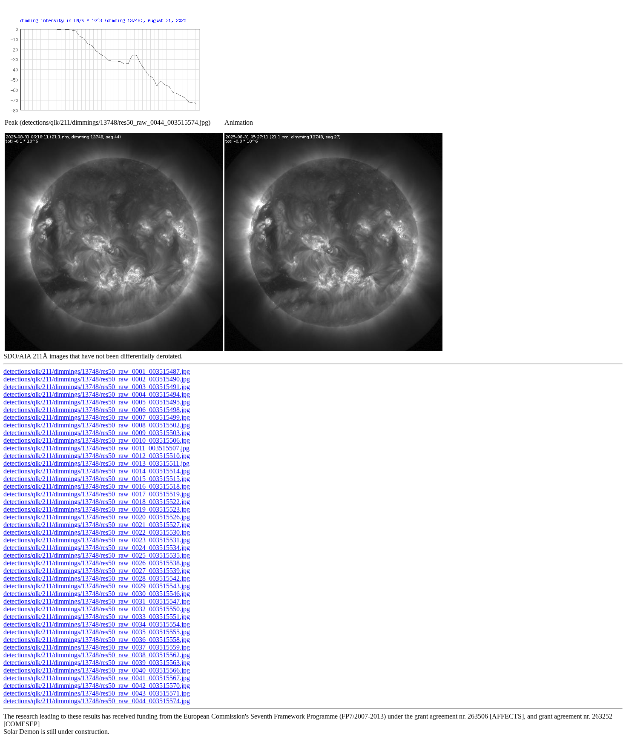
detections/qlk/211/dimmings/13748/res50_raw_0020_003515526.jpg (96, 517)
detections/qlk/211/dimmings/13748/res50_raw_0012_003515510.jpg (96, 455)
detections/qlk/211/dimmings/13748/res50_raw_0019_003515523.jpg (96, 509)
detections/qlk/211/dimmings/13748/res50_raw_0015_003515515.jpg (96, 478)
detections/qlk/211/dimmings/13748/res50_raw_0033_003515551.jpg (96, 616)
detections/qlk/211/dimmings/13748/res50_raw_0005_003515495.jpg (96, 402)
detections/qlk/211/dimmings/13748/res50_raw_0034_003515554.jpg (96, 624)
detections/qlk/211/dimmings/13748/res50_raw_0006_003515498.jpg (96, 409)
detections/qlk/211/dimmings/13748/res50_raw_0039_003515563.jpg (96, 662)
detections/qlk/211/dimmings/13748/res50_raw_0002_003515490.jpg (96, 379)
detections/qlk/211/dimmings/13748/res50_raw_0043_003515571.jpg (96, 693)
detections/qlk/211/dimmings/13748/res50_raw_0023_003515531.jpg (96, 540)
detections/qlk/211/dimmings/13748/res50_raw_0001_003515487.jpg (96, 371)
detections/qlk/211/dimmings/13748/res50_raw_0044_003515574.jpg (96, 701)
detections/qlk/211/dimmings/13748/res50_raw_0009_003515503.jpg (96, 432)
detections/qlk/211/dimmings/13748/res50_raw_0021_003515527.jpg (96, 524)
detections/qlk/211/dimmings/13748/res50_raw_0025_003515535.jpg (96, 555)
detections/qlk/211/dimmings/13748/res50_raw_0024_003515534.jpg (96, 547)
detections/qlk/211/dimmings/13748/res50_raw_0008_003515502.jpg (96, 425)
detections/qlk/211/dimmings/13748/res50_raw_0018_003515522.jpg (96, 501)
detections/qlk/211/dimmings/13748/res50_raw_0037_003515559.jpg (96, 647)
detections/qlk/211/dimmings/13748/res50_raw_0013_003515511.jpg (96, 463)
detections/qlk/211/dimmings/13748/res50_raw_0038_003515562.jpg (96, 655)
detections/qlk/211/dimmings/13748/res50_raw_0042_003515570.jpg (96, 685)
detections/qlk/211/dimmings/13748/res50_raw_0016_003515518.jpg (96, 486)
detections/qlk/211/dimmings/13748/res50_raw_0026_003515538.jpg (96, 563)
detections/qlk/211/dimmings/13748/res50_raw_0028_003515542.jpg (96, 578)
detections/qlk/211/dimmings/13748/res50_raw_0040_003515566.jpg (96, 670)
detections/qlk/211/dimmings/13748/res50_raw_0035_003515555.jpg (96, 632)
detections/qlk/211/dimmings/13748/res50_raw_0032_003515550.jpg (96, 609)
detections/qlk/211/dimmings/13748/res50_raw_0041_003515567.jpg (96, 678)
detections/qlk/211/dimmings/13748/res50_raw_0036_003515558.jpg (96, 639)
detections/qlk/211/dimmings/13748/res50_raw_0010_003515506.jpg (96, 440)
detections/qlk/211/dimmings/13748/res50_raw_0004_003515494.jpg (96, 394)
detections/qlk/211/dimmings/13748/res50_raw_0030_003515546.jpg (96, 593)
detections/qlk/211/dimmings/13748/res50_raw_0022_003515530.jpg (96, 532)
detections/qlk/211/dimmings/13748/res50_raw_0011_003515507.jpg (96, 448)
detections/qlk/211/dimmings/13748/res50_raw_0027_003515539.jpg (96, 570)
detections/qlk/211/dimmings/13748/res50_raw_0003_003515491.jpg (96, 386)
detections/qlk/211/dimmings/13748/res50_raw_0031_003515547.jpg (96, 601)
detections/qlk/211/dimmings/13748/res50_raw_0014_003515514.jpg (96, 471)
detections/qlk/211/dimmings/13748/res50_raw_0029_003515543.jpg (96, 586)
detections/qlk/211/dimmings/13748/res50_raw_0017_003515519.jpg (96, 494)
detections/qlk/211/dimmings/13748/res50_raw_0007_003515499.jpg (96, 417)
